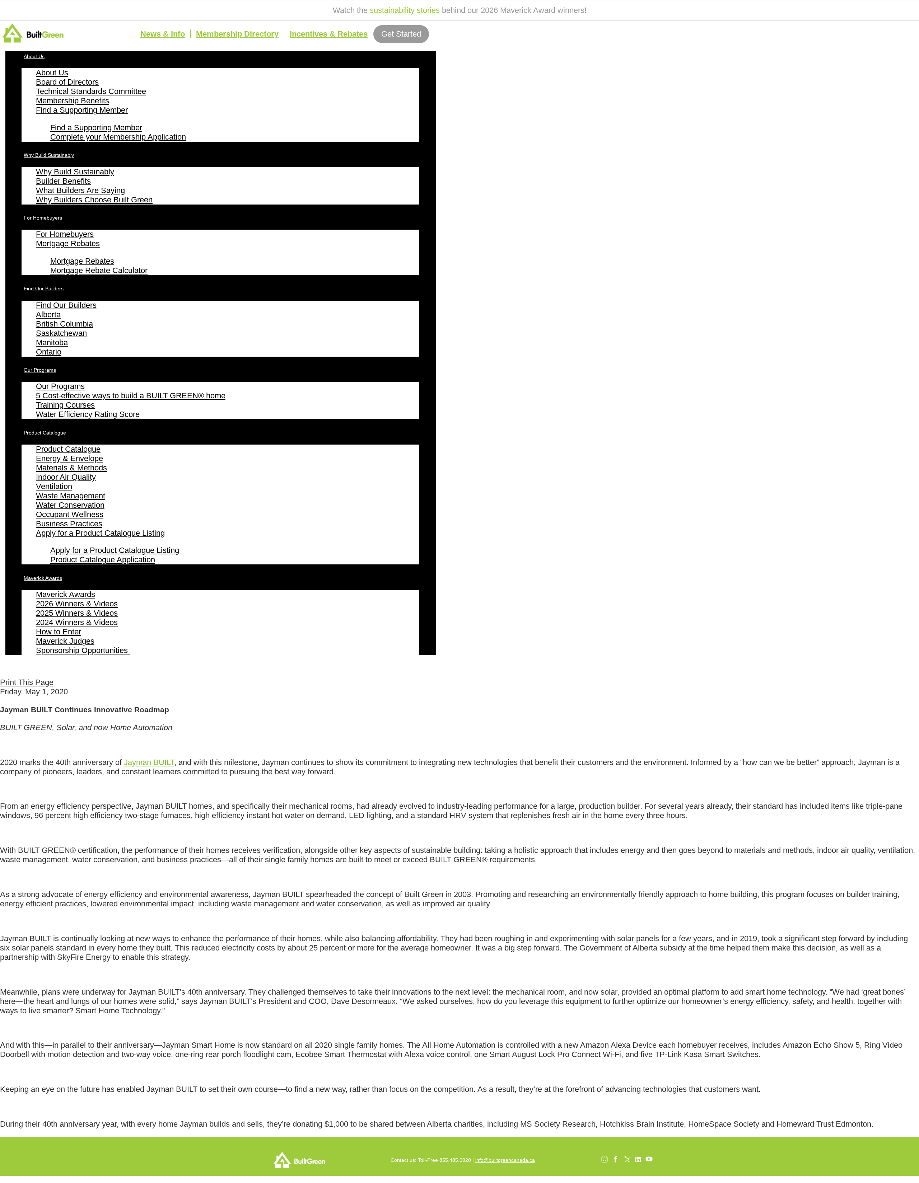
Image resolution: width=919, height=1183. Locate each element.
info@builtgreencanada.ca (505, 1160)
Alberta (48, 314)
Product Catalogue (45, 433)
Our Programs (40, 370)
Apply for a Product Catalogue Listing (100, 533)
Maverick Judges (65, 641)
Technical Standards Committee (91, 91)
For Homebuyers (43, 218)
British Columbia (64, 323)
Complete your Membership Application (118, 136)
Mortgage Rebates (68, 243)
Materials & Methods (71, 467)
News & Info (162, 33)
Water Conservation (70, 505)
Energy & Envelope (69, 458)
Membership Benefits (72, 100)
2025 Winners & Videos (77, 613)
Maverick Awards (43, 578)
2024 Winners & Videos (77, 622)
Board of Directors (67, 82)
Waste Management (70, 495)
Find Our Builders (44, 288)
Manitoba (52, 342)
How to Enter (58, 631)
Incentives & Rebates (329, 33)
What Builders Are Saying (80, 190)
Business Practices (69, 523)
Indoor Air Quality (66, 477)
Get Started (401, 33)
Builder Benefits (63, 181)
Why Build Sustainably (49, 155)
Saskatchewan (61, 333)
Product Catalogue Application (102, 559)
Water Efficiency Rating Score (88, 414)
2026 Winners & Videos (77, 603)
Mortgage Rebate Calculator (99, 270)
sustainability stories (405, 10)
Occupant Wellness (69, 514)
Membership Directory (237, 33)
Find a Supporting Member (82, 109)
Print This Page (26, 682)
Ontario (48, 351)
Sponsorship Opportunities (83, 650)
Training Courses (65, 404)
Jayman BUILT (149, 762)
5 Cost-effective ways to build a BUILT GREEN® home (130, 395)
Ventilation (54, 486)
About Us (34, 56)
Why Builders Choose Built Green (94, 199)
